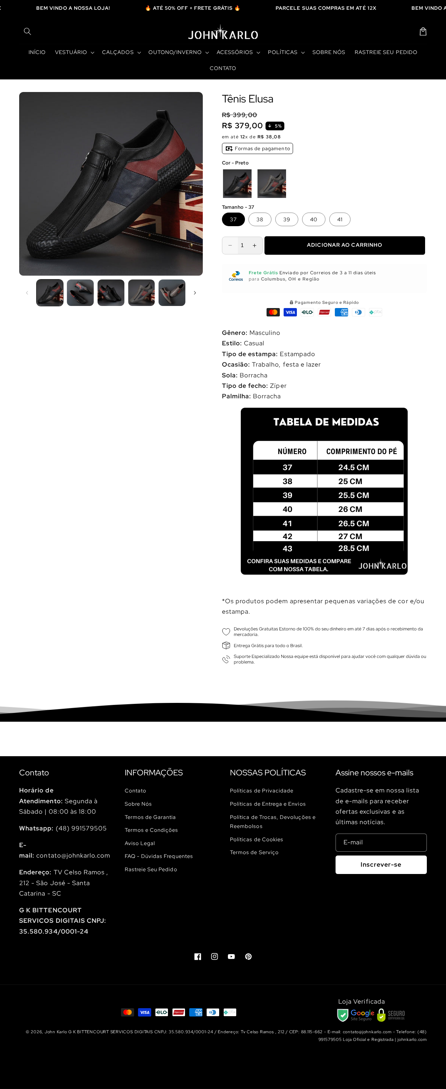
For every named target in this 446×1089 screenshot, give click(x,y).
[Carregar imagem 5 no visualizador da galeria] (172, 292)
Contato (135, 790)
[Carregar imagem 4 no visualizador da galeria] (141, 292)
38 (259, 219)
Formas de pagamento (261, 148)
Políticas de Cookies (256, 839)
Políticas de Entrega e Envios (268, 803)
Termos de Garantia (150, 817)
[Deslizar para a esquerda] (26, 292)
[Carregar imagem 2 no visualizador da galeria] (80, 292)
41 (340, 219)
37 (233, 219)
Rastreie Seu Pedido (151, 869)
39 (286, 219)
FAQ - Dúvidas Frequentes (159, 856)
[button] (27, 31)
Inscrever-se (381, 864)
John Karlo (56, 1032)
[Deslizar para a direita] (195, 292)
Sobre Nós (138, 803)
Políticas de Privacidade (261, 790)
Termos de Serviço (254, 852)
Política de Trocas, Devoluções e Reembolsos (273, 821)
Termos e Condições (151, 830)
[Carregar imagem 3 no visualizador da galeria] (111, 292)
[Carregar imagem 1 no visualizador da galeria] (50, 292)
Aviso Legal (140, 843)
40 (313, 219)
